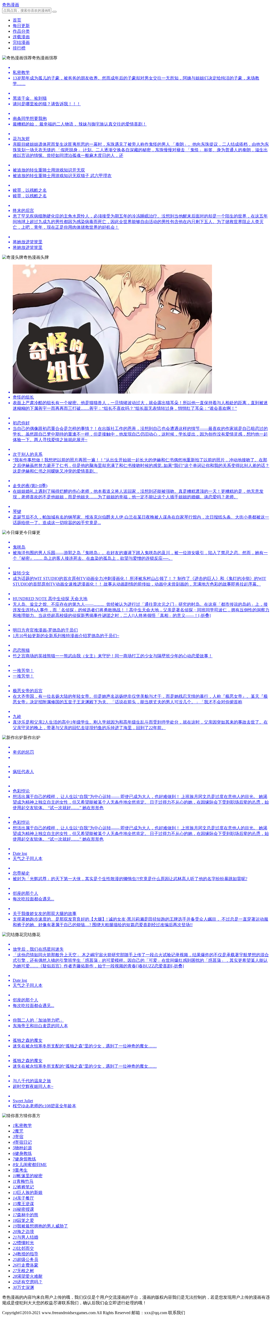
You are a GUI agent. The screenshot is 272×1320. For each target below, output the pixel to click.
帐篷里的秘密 (27, 1175)
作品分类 (21, 31)
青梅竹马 (23, 1181)
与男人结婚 (25, 1237)
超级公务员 (25, 1259)
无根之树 (23, 1270)
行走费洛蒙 (25, 1265)
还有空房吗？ (27, 1282)
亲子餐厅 (23, 1198)
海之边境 (23, 1231)
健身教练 (22, 1153)
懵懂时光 (23, 1242)
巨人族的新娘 (27, 1192)
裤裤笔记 (23, 1187)
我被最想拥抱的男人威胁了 (40, 1226)
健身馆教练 (24, 1159)
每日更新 (21, 25)
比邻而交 (23, 1248)
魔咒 (18, 1131)
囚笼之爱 (23, 1220)
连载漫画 (21, 37)
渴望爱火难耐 (27, 1276)
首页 (17, 20)
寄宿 (18, 1136)
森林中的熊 (25, 1215)
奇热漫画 (10, 4)
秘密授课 (23, 1209)
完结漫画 (21, 42)
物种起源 (22, 1148)
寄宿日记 (22, 1142)
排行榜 (19, 48)
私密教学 (22, 1125)
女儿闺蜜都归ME (30, 1164)
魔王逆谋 (23, 1203)
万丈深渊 (23, 1287)
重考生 (20, 1170)
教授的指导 (25, 1254)
